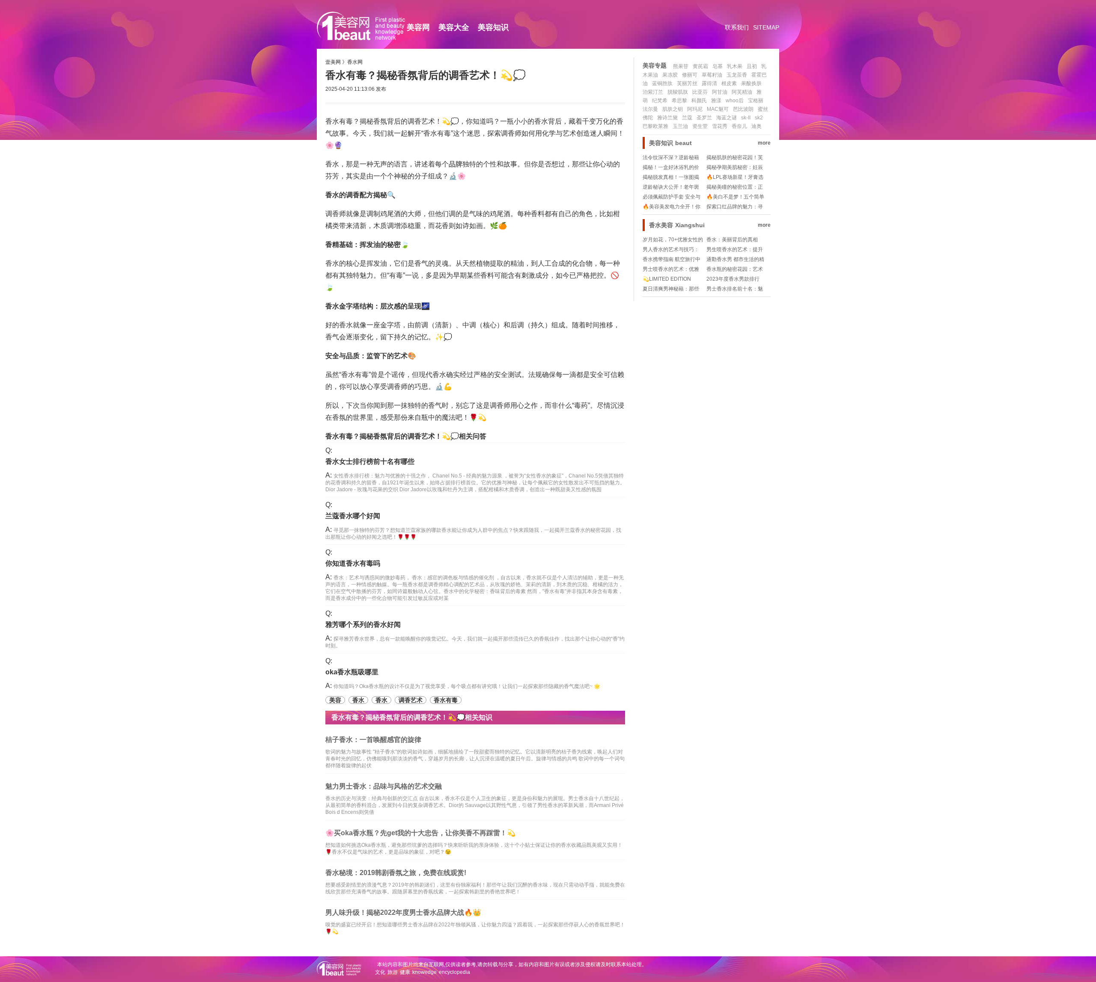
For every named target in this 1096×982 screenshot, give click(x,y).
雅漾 (716, 101)
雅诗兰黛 (667, 118)
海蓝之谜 (726, 118)
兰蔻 (687, 118)
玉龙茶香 (737, 75)
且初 (752, 66)
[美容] (366, 42)
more (764, 143)
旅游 (392, 972)
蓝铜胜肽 (662, 83)
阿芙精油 (742, 92)
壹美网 (333, 62)
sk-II (746, 118)
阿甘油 (719, 92)
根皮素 (729, 83)
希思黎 (679, 101)
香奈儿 (739, 126)
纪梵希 (659, 101)
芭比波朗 (743, 109)
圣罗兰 (704, 118)
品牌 (455, 164)
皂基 (717, 66)
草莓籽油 (712, 75)
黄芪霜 (700, 66)
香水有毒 (446, 700)
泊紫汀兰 (653, 92)
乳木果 (734, 66)
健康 (405, 972)
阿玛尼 (695, 109)
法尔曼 (650, 109)
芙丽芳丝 (687, 83)
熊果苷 (680, 66)
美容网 (418, 27)
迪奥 (756, 126)
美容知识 (493, 27)
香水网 (355, 62)
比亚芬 (700, 92)
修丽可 (689, 75)
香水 (358, 700)
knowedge (424, 972)
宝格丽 (755, 101)
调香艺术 (411, 700)
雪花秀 (719, 126)
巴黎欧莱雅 (655, 126)
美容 (335, 700)
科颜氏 (699, 101)
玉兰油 (680, 126)
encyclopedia (454, 972)
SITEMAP (766, 27)
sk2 (759, 118)
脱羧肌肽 (677, 92)
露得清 (709, 83)
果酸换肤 (751, 83)
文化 (380, 972)
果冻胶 (670, 75)
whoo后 (735, 101)
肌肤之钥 (672, 109)
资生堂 (700, 126)
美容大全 (453, 27)
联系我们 (737, 27)
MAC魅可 (718, 109)
